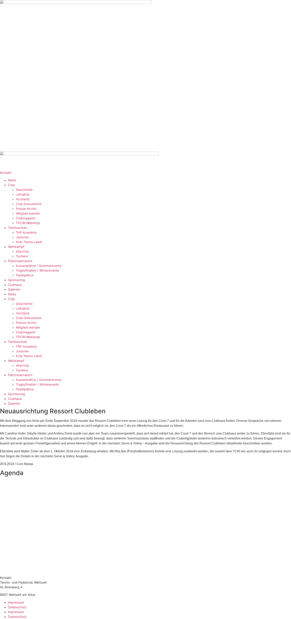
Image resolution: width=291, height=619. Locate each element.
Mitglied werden (28, 213)
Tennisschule (17, 228)
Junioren (22, 237)
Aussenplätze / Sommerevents (38, 266)
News (12, 180)
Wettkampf (16, 247)
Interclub (22, 251)
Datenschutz (17, 607)
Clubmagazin (25, 218)
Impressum (16, 602)
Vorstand (22, 199)
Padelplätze (24, 275)
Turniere (22, 256)
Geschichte (24, 190)
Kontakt (5, 173)
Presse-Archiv (26, 209)
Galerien (14, 289)
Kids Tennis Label (29, 242)
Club (11, 185)
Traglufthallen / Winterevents (37, 270)
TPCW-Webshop (28, 223)
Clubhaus (15, 285)
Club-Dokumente (28, 204)
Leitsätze (22, 194)
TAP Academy (26, 232)
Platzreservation (20, 261)
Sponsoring (16, 280)
